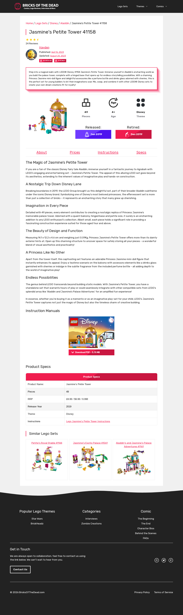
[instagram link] (157, 560)
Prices (75, 152)
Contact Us (20, 569)
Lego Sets (123, 6)
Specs (141, 152)
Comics (160, 6)
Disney (54, 23)
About (41, 152)
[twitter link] (164, 560)
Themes (140, 6)
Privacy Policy (142, 592)
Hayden (44, 47)
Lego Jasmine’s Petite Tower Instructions (88, 421)
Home (29, 23)
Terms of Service (163, 592)
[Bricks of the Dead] (36, 6)
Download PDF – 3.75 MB (87, 352)
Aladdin (64, 23)
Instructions (108, 152)
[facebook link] (171, 560)
